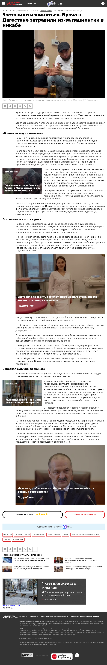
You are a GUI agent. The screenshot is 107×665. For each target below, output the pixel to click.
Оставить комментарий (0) (85, 514)
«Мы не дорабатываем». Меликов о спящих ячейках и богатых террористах (56, 490)
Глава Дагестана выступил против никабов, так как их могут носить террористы (31, 568)
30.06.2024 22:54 (9, 11)
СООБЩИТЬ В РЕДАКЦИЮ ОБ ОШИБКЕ (85, 616)
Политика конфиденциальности (54, 616)
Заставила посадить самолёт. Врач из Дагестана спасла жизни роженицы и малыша (57, 298)
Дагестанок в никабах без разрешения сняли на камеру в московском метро (83, 568)
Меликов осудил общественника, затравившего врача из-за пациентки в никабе (81, 560)
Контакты (23, 616)
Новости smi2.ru (11, 605)
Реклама (34, 616)
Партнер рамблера (42, 655)
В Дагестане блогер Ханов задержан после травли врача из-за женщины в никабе (31, 559)
